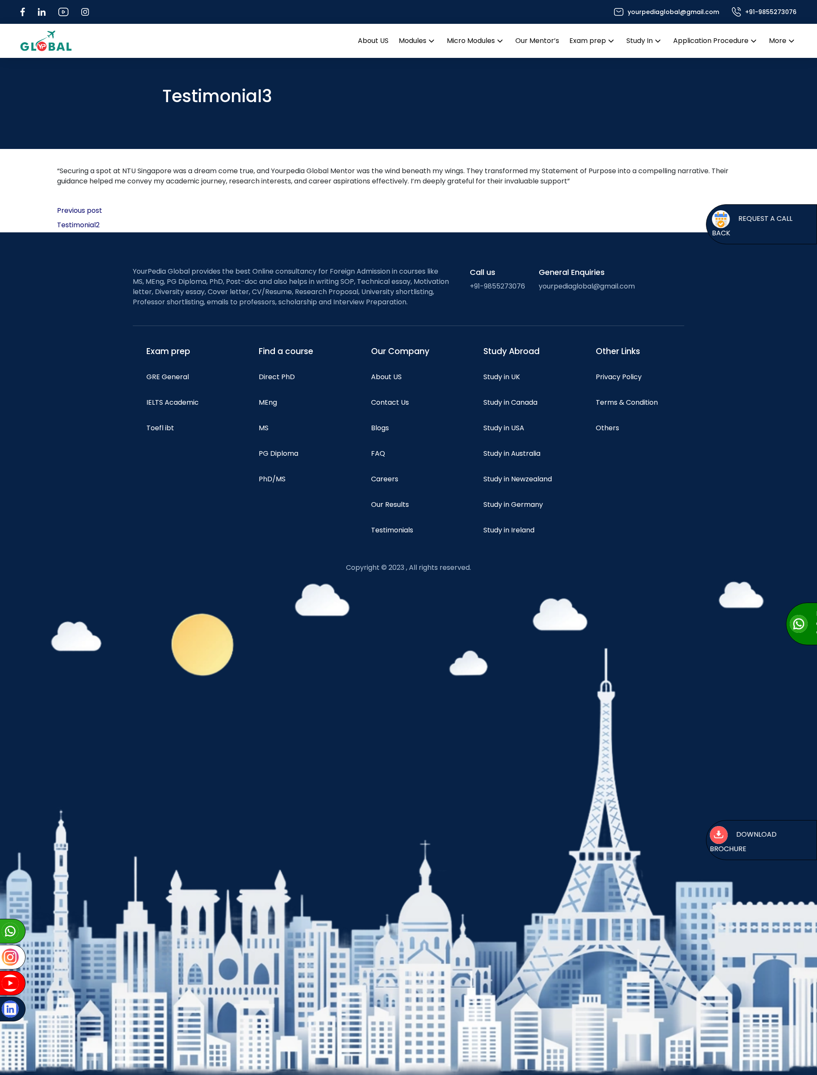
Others (607, 428)
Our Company (400, 351)
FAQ (378, 453)
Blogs (380, 428)
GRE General (167, 377)
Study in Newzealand (517, 479)
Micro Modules (471, 41)
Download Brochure (743, 841)
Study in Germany (513, 504)
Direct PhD (277, 377)
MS (264, 428)
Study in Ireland (508, 530)
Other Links (618, 351)
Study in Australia (511, 453)
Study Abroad (511, 351)
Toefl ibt (160, 428)
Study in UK (501, 377)
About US (373, 41)
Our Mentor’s (537, 41)
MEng (268, 402)
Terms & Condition (627, 402)
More (777, 41)
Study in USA (503, 428)
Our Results (390, 504)
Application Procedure (710, 41)
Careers (384, 479)
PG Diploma (278, 453)
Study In (639, 41)
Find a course (286, 351)
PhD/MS (272, 479)
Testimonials (392, 530)
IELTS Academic (172, 402)
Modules (412, 41)
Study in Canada (510, 402)
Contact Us (390, 402)
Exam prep (587, 41)
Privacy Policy (619, 377)
